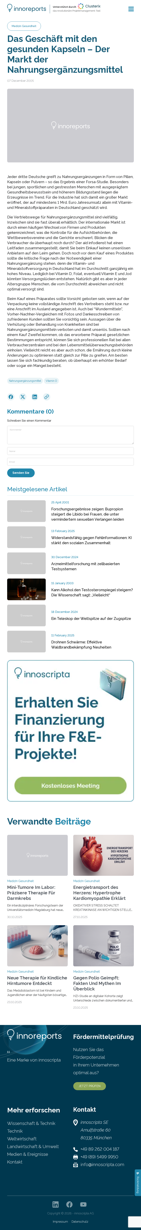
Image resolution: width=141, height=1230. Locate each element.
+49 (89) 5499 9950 (99, 1156)
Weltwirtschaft (22, 1138)
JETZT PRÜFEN (89, 1086)
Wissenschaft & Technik (31, 1123)
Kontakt (14, 1162)
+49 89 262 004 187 (100, 1149)
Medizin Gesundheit (24, 26)
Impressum (60, 1221)
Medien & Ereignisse (27, 1154)
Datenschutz (80, 1221)
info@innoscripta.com (102, 1164)
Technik (15, 1131)
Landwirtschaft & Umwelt (33, 1146)
